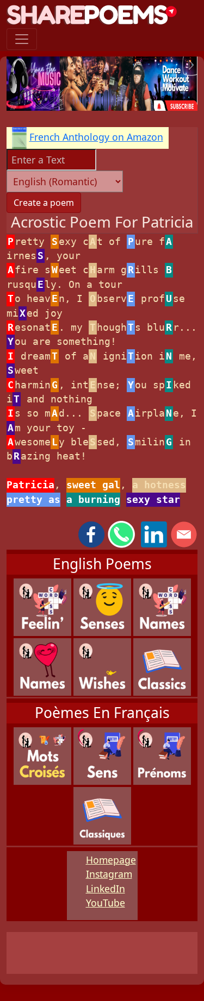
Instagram (109, 873)
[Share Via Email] (183, 533)
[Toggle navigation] (22, 39)
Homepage (111, 859)
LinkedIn (105, 888)
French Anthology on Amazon (96, 136)
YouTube (105, 902)
